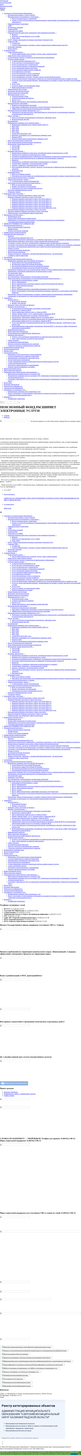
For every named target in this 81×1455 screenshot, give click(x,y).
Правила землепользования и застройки (21, 367)
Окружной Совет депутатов (13, 193)
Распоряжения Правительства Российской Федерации (30, 268)
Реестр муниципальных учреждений (24, 18)
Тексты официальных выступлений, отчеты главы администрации (34, 54)
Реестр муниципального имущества (20, 140)
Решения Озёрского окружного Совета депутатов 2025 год (31, 201)
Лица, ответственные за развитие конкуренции (28, 338)
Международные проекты (12, 370)
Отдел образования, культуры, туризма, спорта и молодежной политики (36, 77)
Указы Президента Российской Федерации (26, 262)
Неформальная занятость (16, 330)
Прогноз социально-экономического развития (23, 344)
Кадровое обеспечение (15, 151)
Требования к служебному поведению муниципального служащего (34, 162)
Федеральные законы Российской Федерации (27, 264)
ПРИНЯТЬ (74, 1454)
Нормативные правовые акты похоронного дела (24, 391)
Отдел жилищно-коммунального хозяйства (26, 70)
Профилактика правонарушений (15, 232)
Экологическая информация (13, 388)
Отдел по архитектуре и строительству (25, 64)
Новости (15, 34)
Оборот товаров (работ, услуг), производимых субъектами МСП (33, 314)
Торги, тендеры (13, 116)
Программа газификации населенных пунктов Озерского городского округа (37, 107)
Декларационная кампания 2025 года (20, 238)
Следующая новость (9, 504)
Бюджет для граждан (19, 303)
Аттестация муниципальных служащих (21, 178)
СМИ (10, 26)
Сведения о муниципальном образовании (18, 13)
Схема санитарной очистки (17, 363)
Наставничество (17, 170)
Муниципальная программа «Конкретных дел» (24, 110)
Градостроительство (10, 353)
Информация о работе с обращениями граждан (20, 1094)
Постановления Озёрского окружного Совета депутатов (27, 209)
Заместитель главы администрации (20, 56)
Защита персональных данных (18, 179)
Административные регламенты (23, 98)
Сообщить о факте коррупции (18, 255)
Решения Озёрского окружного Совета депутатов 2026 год (31, 199)
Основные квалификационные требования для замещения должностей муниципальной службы (44, 156)
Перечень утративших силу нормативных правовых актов (31, 135)
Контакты (7, 397)
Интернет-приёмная (10, 1092)
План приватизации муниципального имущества (24, 142)
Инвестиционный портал (12, 368)
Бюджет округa (13, 300)
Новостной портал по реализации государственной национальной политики (34, 278)
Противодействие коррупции (14, 234)
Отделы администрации (16, 59)
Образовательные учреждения (18, 24)
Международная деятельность (18, 331)
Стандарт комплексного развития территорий (23, 356)
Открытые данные (14, 192)
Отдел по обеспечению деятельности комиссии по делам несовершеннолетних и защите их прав (44, 79)
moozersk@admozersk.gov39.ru (15, 1397)
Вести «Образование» (19, 282)
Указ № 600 (16, 146)
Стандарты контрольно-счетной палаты (21, 222)
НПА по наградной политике (22, 185)
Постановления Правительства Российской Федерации (30, 266)
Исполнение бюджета (19, 301)
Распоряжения (13, 121)
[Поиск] (19, 402)
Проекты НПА (17, 137)
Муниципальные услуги (16, 94)
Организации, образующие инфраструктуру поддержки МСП (33, 317)
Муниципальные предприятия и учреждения (23, 17)
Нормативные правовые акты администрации (23, 123)
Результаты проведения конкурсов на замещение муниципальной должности (38, 158)
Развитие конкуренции (15, 335)
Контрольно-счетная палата (13, 215)
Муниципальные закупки (20, 119)
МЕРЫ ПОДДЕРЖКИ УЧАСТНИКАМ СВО (19, 224)
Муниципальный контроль (13, 225)
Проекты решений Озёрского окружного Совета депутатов (28, 211)
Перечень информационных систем (20, 190)
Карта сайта (8, 383)
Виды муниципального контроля (19, 227)
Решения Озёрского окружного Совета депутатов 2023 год (31, 204)
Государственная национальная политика (18, 259)
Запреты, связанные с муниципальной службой (28, 165)
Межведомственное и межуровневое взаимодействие (30, 102)
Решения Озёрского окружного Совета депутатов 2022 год (31, 206)
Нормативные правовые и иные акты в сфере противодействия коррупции (33, 241)
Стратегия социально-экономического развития (24, 345)
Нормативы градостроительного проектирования (24, 354)
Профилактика (13, 229)
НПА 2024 (15, 128)
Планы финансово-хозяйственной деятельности (24, 333)
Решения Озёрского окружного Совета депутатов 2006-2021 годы (34, 208)
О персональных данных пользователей (25, 181)
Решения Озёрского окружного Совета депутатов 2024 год (31, 202)
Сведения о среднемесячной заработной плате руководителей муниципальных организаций (39, 246)
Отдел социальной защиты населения (24, 68)
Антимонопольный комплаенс (18, 342)
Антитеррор (8, 257)
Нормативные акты (14, 216)
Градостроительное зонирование (19, 360)
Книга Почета (12, 48)
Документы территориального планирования (23, 365)
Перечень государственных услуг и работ (26, 36)
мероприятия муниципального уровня (25, 280)
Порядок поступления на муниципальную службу (29, 155)
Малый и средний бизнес (16, 307)
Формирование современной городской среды (23, 358)
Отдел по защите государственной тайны (26, 86)
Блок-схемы (16, 38)
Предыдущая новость (9, 494)
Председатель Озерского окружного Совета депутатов (26, 195)
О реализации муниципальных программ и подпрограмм (31, 308)
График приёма (9, 1095)
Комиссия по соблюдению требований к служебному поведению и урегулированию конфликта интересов (44, 239)
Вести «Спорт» (17, 287)
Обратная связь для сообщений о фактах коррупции (25, 213)
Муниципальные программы (17, 103)
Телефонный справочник (16, 399)
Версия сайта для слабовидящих (16, 1083)
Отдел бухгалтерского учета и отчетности (26, 73)
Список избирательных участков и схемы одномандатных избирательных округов (40, 45)
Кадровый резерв (14, 172)
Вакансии (15, 160)
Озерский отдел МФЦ (15, 31)
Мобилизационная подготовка (22, 87)
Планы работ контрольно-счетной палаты (22, 218)
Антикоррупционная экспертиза (19, 250)
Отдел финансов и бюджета (21, 71)
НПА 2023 (15, 130)
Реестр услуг (16, 100)
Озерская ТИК (13, 41)
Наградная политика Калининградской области (24, 183)
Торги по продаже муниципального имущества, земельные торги (34, 117)
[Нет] (79, 1454)
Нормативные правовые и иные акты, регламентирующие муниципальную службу (40, 153)
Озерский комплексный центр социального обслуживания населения (31, 33)
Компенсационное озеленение (18, 93)
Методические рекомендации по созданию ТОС (24, 374)
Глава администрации (15, 52)
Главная (6, 415)
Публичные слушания (15, 27)
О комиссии (16, 43)
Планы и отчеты (13, 248)
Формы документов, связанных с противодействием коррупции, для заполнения (35, 254)
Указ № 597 (16, 149)
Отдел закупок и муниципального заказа (25, 63)
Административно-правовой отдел (23, 61)
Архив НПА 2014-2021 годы (21, 133)
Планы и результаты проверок (18, 231)
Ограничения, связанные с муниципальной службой (29, 163)
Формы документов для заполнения (24, 186)
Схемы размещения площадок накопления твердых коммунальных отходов (33, 361)
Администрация (9, 50)
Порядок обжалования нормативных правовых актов (30, 139)
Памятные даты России (16, 275)
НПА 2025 (15, 126)
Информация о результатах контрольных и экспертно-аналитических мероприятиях (36, 220)
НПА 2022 (15, 132)
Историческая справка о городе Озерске (21, 15)
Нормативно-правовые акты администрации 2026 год (30, 125)
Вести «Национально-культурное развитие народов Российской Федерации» (38, 284)
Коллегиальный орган (11, 349)
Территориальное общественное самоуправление (20, 372)
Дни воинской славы (15, 273)
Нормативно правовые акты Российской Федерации (25, 261)
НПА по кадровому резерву (21, 174)
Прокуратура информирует (13, 386)
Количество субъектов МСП (21, 310)
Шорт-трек (7, 508)
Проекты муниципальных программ (24, 105)
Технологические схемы (20, 96)
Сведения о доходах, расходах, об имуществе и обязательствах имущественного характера (38, 243)
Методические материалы (16, 252)
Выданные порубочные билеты (18, 91)
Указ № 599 (16, 147)
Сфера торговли (13, 340)
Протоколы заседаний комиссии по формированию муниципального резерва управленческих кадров (46, 176)
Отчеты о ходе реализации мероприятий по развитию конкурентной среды (37, 337)
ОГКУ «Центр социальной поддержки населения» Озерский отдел (30, 40)
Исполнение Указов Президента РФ (20, 144)
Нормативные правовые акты (14, 347)
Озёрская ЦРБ (12, 29)
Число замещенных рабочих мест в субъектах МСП (29, 312)
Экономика (8, 298)
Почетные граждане (14, 47)
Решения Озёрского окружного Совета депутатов (24, 197)
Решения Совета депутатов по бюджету (21, 305)
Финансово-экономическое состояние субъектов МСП (30, 315)
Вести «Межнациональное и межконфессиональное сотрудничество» (35, 289)
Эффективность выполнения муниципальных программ (31, 109)
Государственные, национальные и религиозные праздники (28, 277)
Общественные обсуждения (17, 89)
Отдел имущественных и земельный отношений (28, 66)
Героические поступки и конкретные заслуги (27, 188)
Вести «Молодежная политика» (22, 285)
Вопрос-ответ (8, 351)
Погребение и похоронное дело (14, 390)
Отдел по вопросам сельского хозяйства (25, 75)
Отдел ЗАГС (16, 84)
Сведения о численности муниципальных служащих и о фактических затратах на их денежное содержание (44, 245)
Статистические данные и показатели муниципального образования (31, 57)
